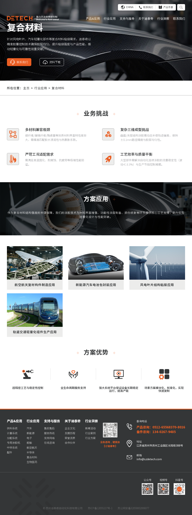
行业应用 (110, 18)
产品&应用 (93, 18)
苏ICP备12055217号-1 (100, 508)
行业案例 (90, 433)
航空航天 (32, 447)
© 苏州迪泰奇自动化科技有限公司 (62, 508)
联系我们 (179, 18)
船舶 (29, 442)
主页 (26, 88)
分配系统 (12, 438)
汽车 (29, 428)
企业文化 (70, 428)
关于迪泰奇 (145, 18)
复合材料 (58, 88)
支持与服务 (127, 18)
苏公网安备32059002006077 (133, 508)
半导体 (30, 452)
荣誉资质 (70, 438)
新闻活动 (90, 428)
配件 (9, 452)
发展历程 (70, 433)
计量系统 (12, 433)
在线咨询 (49, 442)
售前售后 (49, 428)
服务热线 (49, 433)
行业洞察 (163, 18)
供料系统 (12, 428)
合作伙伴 (70, 442)
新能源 (30, 433)
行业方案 (90, 438)
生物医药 (32, 462)
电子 (29, 438)
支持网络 (49, 438)
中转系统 (12, 447)
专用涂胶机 (13, 442)
